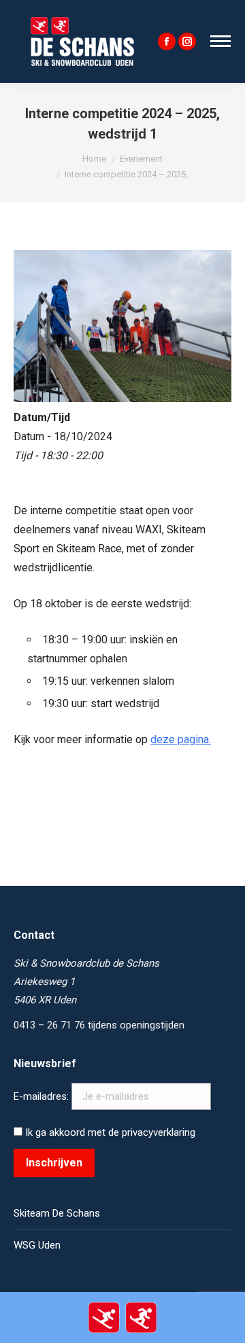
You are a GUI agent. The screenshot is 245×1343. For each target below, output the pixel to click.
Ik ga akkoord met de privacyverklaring (108, 1132)
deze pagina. (180, 739)
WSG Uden (37, 1245)
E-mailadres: (42, 1096)
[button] (29, 43)
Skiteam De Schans (57, 1213)
